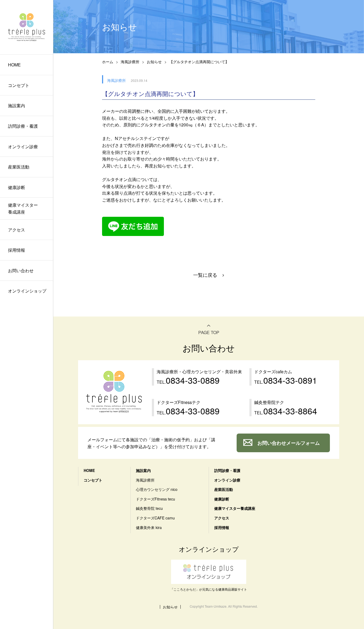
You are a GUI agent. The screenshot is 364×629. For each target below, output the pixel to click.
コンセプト (18, 85)
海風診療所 (130, 61)
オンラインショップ (27, 291)
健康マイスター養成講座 (23, 208)
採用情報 (16, 250)
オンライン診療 (23, 146)
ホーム (107, 61)
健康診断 (16, 187)
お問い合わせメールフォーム (288, 442)
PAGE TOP (208, 332)
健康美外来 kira (149, 527)
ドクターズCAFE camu (155, 517)
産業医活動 (18, 167)
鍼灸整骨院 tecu (149, 508)
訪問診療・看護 (23, 126)
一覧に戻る (205, 274)
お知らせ (154, 61)
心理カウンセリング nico (156, 489)
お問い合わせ (21, 270)
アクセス (16, 230)
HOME (14, 65)
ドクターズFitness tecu (155, 499)
